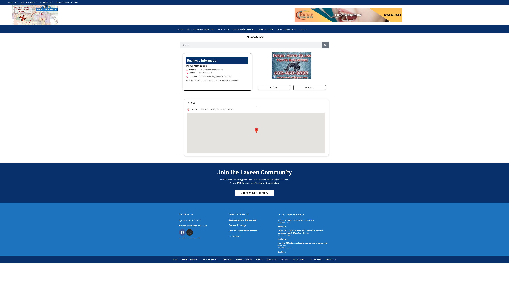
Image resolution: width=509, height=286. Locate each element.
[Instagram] (189, 232)
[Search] (325, 45)
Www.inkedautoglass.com (212, 70)
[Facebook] (182, 232)
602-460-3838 (205, 73)
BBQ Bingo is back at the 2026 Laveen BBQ (296, 220)
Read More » (282, 227)
